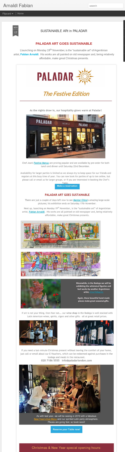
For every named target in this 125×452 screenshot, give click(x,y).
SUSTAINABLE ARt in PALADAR (64, 30)
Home (20, 13)
